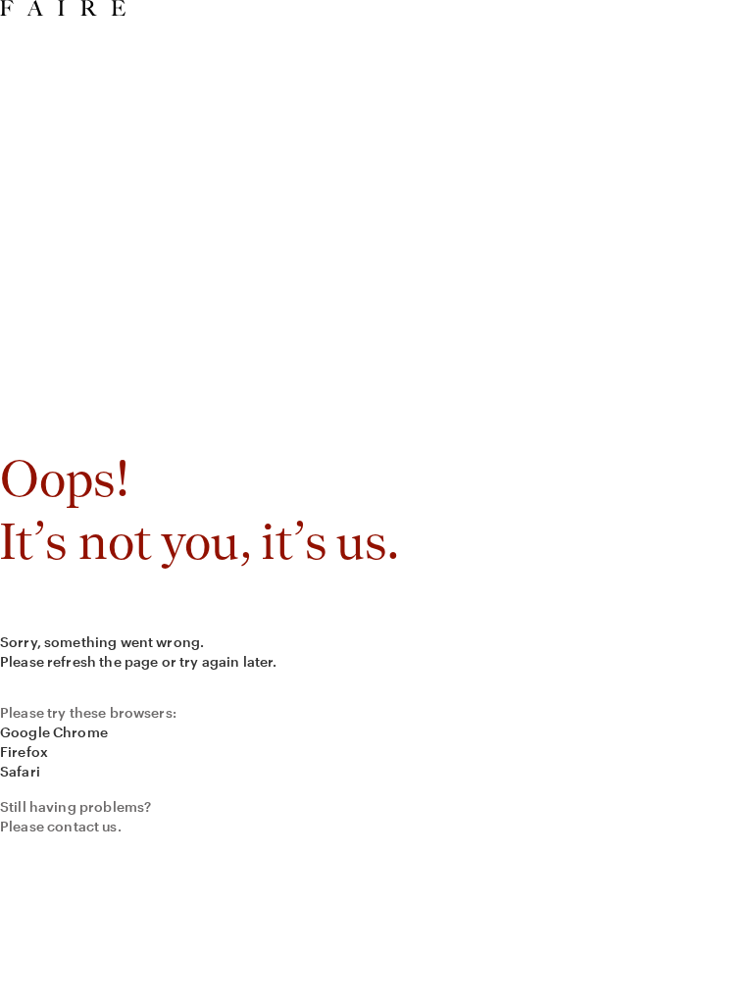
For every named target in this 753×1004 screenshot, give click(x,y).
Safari (20, 771)
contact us (82, 826)
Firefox (24, 751)
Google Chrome (54, 732)
